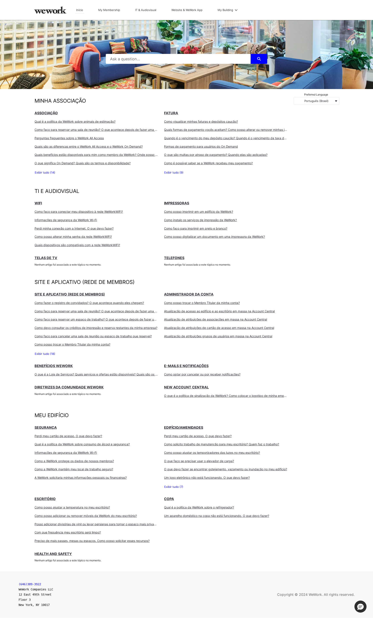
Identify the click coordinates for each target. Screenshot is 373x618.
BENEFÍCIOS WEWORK (54, 366)
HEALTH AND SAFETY (53, 554)
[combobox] (178, 59)
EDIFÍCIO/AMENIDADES (183, 427)
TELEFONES (174, 258)
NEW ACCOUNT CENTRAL (186, 387)
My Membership (109, 10)
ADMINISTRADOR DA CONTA (188, 294)
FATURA (171, 113)
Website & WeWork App (186, 10)
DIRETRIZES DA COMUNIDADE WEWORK (69, 387)
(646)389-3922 (30, 584)
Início (79, 10)
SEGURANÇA (46, 427)
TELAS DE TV (46, 258)
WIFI (38, 203)
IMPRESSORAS (176, 203)
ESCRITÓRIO (45, 499)
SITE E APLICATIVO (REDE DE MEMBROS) (70, 294)
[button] (360, 607)
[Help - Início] (50, 10)
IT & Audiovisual (145, 10)
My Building (225, 10)
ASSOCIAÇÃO (46, 113)
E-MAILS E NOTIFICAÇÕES (186, 366)
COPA (169, 499)
